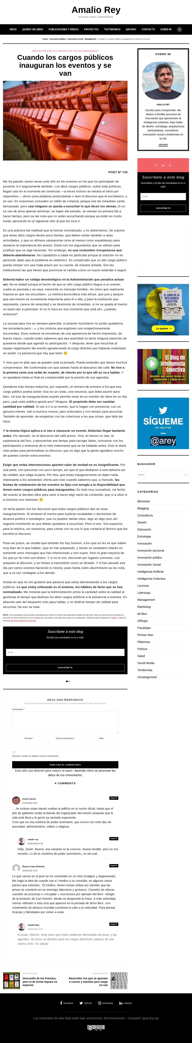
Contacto (148, 29)
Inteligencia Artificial (150, 571)
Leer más (163, 145)
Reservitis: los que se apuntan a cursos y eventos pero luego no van (88, 982)
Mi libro (142, 613)
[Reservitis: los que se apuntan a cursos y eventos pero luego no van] (119, 981)
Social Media (145, 663)
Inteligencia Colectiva (151, 578)
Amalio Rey (96, 9)
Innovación (144, 543)
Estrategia (144, 536)
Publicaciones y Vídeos (64, 29)
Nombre (29, 738)
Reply (113, 798)
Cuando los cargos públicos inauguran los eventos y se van (65, 65)
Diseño (142, 522)
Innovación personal (150, 550)
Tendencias (144, 670)
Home (45, 39)
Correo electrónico (65, 738)
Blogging (143, 508)
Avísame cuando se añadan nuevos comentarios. (35, 756)
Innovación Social (75, 39)
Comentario (18, 709)
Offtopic (142, 620)
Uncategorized (147, 677)
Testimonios (112, 29)
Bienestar (143, 501)
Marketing (144, 606)
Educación (144, 529)
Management (90, 39)
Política (142, 649)
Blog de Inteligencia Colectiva (23, 621)
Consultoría (145, 515)
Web (101, 738)
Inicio (13, 29)
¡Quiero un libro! (32, 29)
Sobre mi (165, 29)
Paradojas (144, 628)
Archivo (131, 29)
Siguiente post (100, 974)
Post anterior (30, 974)
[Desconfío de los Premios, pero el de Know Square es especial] (11, 981)
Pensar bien (145, 635)
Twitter (114, 618)
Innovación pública (58, 39)
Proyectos (91, 29)
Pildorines (143, 642)
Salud (141, 656)
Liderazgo (143, 592)
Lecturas (143, 585)
